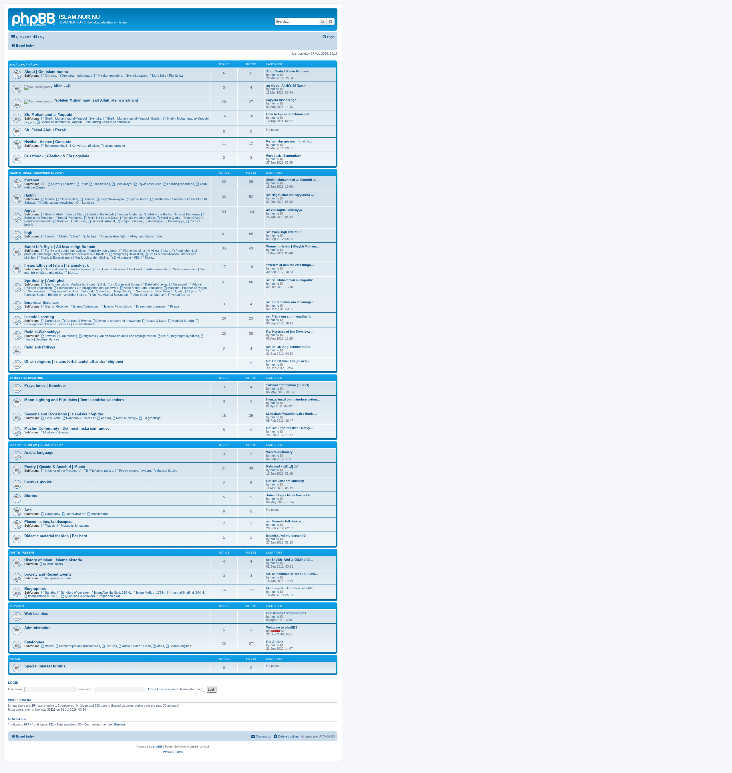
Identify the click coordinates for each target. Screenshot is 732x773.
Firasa (174, 306)
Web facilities (36, 613)
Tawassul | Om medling (61, 336)
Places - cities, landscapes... (49, 522)
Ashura (106, 418)
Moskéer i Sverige (55, 432)
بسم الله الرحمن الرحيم (24, 64)
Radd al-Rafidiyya (39, 347)
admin (275, 631)
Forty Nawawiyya (112, 199)
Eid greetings (152, 418)
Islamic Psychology (117, 306)
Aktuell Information (26, 378)
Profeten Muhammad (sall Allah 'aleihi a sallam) (95, 100)
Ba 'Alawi (163, 291)
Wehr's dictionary (279, 452)
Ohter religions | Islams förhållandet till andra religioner (74, 361)
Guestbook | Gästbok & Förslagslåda (56, 156)
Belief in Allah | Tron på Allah (64, 214)
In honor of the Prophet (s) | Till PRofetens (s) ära (79, 470)
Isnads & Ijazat (156, 320)
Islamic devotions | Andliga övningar (69, 284)
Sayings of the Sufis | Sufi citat (72, 291)
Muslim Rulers (53, 564)
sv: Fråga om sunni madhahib (288, 316)
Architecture (99, 514)
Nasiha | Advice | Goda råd (47, 142)
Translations (101, 184)
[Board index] (34, 18)
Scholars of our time (75, 592)
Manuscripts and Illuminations (79, 646)
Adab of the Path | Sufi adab (143, 288)
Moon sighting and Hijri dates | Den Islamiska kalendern (74, 400)
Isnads (49, 199)
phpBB (157, 746)
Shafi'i (76, 236)
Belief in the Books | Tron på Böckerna (173, 214)
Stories (30, 495)
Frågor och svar (131, 221)
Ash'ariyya (155, 221)
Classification (69, 199)
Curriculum (52, 320)
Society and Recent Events (47, 574)
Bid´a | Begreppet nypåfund (180, 336)
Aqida (29, 210)
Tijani (192, 291)
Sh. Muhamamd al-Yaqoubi (48, 114)
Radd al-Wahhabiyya (42, 332)
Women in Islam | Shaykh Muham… (292, 246)
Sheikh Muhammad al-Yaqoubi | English (134, 118)
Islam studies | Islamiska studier (36, 172)
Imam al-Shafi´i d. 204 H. (188, 592)
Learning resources (180, 184)
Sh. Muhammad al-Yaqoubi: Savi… (292, 574)
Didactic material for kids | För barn (55, 536)
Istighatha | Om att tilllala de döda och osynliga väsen (119, 336)
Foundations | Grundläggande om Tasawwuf (87, 288)
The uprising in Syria (57, 578)
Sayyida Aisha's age (281, 100)
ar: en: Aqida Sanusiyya (284, 210)
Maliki (63, 236)
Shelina (119, 724)
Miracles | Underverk (71, 221)
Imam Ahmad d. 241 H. (43, 596)
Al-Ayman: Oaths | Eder (146, 236)
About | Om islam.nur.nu (46, 72)
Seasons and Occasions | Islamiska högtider (63, 414)
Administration (37, 628)
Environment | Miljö (127, 257)
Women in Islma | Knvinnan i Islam (146, 250)
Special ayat (124, 184)
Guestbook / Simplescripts (286, 613)
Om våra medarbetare (76, 75)
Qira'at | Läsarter (63, 184)
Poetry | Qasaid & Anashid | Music (54, 467)
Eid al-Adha (53, 418)
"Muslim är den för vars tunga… (290, 265)
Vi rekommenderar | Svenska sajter (122, 75)
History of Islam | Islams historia (53, 560)
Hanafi (49, 236)
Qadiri (179, 291)
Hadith (30, 195)
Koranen (31, 180)
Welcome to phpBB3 (281, 627)
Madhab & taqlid (183, 320)
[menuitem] (38, 36)
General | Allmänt (103, 221)
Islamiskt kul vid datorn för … (288, 535)
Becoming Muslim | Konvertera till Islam (72, 145)
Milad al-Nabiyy (126, 418)
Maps (160, 646)
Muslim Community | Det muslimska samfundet (66, 428)
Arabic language (38, 452)
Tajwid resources (150, 184)
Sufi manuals (37, 291)
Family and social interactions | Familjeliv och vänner (81, 250)
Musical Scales (166, 470)
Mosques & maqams (75, 525)
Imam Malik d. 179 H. (150, 592)
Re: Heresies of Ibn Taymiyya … (290, 331)
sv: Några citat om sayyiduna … (290, 195)
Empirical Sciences (41, 302)
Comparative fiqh (113, 236)
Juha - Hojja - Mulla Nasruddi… (289, 495)
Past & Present (21, 552)
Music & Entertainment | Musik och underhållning (74, 257)
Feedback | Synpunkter (283, 155)
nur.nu (274, 74)
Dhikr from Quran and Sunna (120, 284)
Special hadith (138, 199)
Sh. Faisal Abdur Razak (45, 130)
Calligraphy (52, 514)
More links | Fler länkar (168, 75)
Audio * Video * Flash (136, 646)
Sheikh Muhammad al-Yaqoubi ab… (293, 179)
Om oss (50, 75)
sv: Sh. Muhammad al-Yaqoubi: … (291, 280)
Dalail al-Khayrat (156, 284)
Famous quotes (38, 481)
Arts (27, 510)
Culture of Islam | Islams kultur (36, 445)
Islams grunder (114, 145)
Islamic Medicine (56, 306)
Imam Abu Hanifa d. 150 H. (112, 592)
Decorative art (75, 514)
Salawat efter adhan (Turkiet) (287, 385)
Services (16, 606)
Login (13, 682)
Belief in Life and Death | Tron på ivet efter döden (121, 217)
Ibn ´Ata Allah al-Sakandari (110, 294)
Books (49, 646)
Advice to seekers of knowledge (118, 320)
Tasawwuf (180, 284)
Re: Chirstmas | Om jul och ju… (290, 361)
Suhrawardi (144, 291)
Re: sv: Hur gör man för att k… (289, 141)
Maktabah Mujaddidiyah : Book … (291, 413)
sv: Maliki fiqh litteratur (283, 232)
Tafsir (84, 184)
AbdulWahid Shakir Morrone (287, 71)
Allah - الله (62, 86)
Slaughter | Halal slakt (128, 254)
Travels (50, 525)
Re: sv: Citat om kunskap (285, 481)
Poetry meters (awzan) (135, 470)
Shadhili (103, 291)
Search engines (180, 646)
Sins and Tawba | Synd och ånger (68, 269)
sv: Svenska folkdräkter (283, 521)
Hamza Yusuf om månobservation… (293, 399)
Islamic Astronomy (86, 306)
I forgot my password (163, 689)
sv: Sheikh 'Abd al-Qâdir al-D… (289, 559)
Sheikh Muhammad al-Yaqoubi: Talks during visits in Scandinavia (85, 122)
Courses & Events (78, 320)
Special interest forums (44, 666)
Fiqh (28, 232)
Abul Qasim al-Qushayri (149, 294)
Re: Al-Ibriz (274, 641)
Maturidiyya (176, 221)
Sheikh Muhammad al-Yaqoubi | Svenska (73, 118)
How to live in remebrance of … (289, 114)
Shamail (88, 199)
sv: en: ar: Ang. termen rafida (288, 346)
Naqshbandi (122, 291)
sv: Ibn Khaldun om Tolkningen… (291, 302)
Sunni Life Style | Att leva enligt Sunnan (59, 247)
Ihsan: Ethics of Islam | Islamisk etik (56, 265)
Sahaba (50, 592)
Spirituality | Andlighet (44, 280)
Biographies (35, 588)
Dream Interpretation (150, 306)
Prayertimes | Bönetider (45, 385)
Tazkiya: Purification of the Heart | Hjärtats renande (132, 269)
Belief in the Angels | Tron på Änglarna (115, 214)
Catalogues (34, 642)
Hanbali (90, 236)
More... (150, 257)
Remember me (191, 689)
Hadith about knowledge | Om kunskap (67, 202)
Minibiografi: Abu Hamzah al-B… (291, 588)
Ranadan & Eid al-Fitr (81, 418)
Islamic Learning (39, 317)
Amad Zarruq (181, 294)
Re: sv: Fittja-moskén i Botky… (289, 428)
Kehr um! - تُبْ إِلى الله (282, 466)
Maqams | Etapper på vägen (187, 288)
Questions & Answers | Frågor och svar (92, 596)
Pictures (111, 646)
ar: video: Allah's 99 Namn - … (289, 85)
